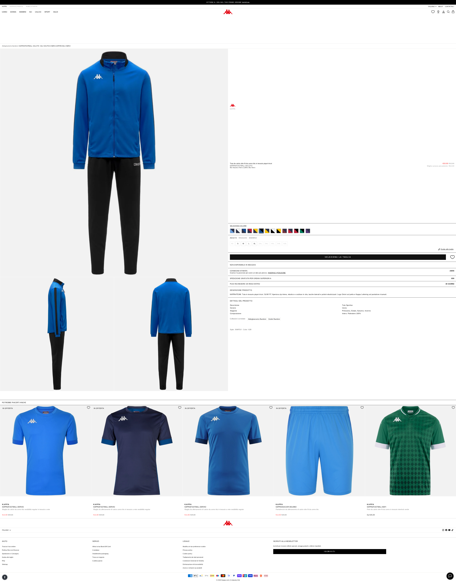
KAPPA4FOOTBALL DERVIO (26, 506)
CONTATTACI (449, 6)
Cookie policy (187, 554)
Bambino (253, 238)
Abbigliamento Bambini (10, 46)
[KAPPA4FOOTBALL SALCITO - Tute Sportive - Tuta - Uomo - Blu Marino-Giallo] (255, 231)
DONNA (13, 12)
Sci (30, 12)
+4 (18, 501)
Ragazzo (243, 238)
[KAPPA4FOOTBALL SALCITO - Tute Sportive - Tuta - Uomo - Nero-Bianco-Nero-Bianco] (273, 231)
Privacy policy (187, 550)
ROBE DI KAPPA (31, 6)
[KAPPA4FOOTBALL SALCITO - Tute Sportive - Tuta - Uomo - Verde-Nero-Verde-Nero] (302, 231)
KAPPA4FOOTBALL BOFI (388, 506)
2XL (260, 244)
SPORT (47, 12)
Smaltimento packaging (100, 554)
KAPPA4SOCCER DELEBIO (297, 506)
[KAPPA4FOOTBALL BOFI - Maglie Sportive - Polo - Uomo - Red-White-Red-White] (372, 501)
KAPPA (4, 6)
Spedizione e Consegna (10, 554)
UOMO (4, 12)
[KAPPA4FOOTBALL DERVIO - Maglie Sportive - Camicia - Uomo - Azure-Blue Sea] (3, 501)
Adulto (233, 238)
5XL (278, 244)
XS (232, 244)
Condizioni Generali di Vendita (193, 561)
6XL (285, 244)
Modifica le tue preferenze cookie (194, 546)
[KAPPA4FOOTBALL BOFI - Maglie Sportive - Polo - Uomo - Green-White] (368, 501)
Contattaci (95, 550)
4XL (272, 244)
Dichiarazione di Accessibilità (193, 564)
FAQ (3, 561)
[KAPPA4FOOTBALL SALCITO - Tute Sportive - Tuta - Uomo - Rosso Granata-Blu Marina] (284, 231)
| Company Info (235, 580)
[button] (5, 577)
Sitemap (5, 564)
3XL (266, 244)
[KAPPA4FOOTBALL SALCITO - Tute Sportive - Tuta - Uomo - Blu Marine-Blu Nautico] (244, 231)
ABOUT (440, 6)
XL (255, 244)
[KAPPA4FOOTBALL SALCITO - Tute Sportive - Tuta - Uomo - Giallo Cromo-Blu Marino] (267, 231)
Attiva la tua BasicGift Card (101, 546)
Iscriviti (329, 551)
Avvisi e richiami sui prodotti (192, 568)
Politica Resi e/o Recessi (10, 550)
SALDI (55, 12)
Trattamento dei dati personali (193, 557)
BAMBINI (22, 12)
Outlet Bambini (274, 319)
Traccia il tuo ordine (9, 546)
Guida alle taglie (7, 557)
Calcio (38, 12)
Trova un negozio (98, 557)
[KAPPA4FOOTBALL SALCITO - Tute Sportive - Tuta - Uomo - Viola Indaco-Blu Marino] (308, 231)
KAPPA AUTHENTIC (16, 6)
